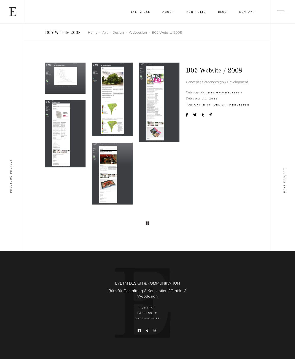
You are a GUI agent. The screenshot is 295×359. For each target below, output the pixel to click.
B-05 (207, 104)
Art (105, 32)
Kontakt (147, 307)
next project (284, 180)
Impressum (147, 313)
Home (92, 32)
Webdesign (138, 32)
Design (118, 32)
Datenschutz (147, 318)
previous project (10, 176)
